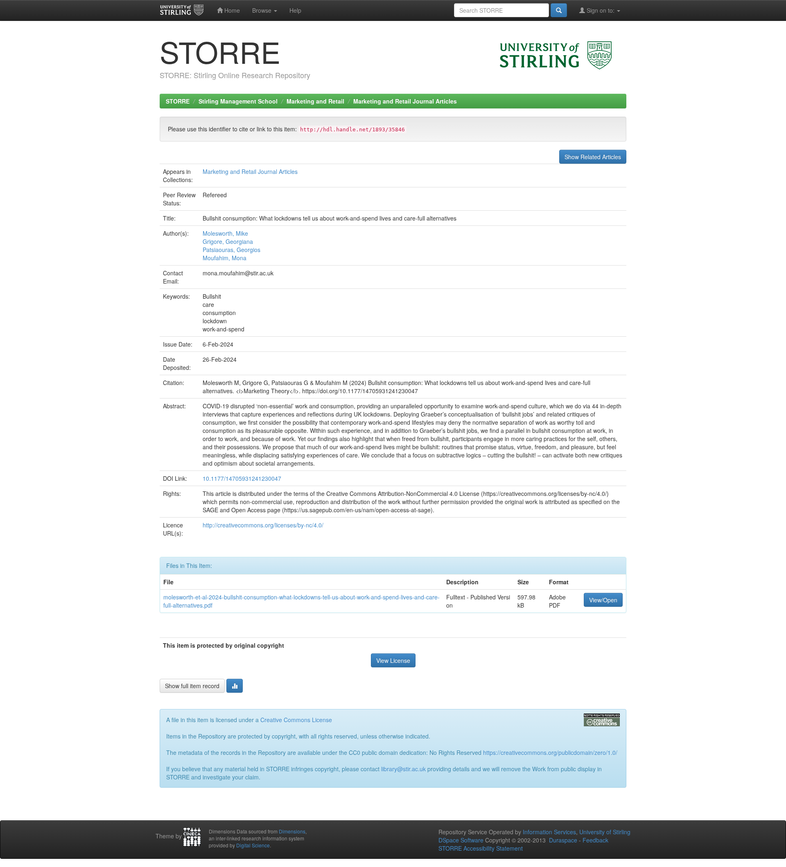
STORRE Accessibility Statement (480, 848)
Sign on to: (600, 10)
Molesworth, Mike (225, 233)
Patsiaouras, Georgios (231, 249)
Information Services (549, 832)
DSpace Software (460, 840)
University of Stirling (604, 832)
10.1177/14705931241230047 (242, 478)
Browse (262, 10)
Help (295, 10)
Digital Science (253, 845)
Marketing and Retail (315, 101)
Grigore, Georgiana (228, 241)
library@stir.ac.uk (403, 769)
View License (393, 660)
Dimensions (292, 831)
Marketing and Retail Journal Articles (405, 101)
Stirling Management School (238, 101)
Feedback (595, 840)
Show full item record (192, 686)
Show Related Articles (593, 157)
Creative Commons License (296, 720)
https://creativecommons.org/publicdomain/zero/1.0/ (550, 752)
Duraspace (563, 840)
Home (231, 10)
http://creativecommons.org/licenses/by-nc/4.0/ (263, 525)
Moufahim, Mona (224, 258)
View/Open (603, 600)
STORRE (178, 101)
